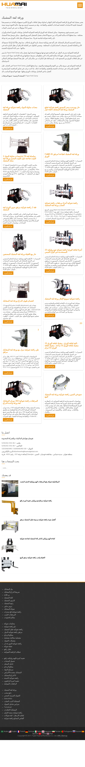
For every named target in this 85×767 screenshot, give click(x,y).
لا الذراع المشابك (10, 675)
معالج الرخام (8, 667)
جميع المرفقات (7, 76)
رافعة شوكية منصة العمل (13, 713)
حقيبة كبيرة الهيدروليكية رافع (14, 658)
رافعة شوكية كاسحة (11, 678)
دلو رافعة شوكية (10, 626)
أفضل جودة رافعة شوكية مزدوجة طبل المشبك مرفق (38, 520)
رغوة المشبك (9, 603)
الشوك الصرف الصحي (12, 695)
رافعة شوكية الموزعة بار (13, 643)
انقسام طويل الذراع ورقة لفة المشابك (18, 301)
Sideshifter (8, 698)
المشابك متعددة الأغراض (13, 672)
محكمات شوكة (9, 623)
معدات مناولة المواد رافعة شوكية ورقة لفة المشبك (20, 108)
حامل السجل (8, 664)
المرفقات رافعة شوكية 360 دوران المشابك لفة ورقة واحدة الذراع (20, 402)
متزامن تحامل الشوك (11, 704)
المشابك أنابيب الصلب (12, 701)
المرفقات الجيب (10, 615)
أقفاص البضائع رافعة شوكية (14, 718)
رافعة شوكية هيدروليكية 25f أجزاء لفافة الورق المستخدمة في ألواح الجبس (63, 251)
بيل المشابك (8, 589)
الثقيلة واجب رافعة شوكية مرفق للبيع (32, 558)
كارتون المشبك (9, 600)
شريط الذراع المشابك (12, 592)
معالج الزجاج (8, 635)
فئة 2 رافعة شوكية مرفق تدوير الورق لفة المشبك (19, 208)
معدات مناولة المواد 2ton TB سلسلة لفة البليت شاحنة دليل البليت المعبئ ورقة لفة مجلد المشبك (19, 158)
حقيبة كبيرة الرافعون (11, 681)
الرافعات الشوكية (10, 684)
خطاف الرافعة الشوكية (12, 652)
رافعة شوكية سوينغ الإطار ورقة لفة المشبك (62, 298)
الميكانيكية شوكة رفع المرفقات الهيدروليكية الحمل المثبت (40, 482)
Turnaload (8, 707)
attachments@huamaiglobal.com (26, 451)
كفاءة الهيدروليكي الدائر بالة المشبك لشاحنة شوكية (37, 539)
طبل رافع (7, 649)
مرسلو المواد (8, 669)
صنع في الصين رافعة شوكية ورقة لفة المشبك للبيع (63, 395)
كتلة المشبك (8, 598)
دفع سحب (7, 693)
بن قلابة (7, 595)
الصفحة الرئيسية (19, 76)
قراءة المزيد (8, 128)
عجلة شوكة (8, 646)
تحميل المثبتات (9, 661)
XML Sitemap (62, 736)
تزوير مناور (8, 606)
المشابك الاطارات (10, 710)
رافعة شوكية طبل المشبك (13, 629)
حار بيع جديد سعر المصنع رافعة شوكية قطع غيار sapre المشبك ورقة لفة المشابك (62, 108)
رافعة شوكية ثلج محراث (12, 612)
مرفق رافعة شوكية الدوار (13, 632)
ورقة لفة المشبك (10, 690)
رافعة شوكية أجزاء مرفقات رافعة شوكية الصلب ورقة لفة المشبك (61, 204)
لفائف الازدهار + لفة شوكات (14, 715)
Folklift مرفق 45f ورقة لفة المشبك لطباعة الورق (62, 155)
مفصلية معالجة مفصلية (12, 638)
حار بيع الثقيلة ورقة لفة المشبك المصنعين (19, 254)
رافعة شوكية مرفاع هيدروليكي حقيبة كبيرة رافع (36, 501)
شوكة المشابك (9, 609)
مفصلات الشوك (9, 641)
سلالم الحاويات (9, 617)
